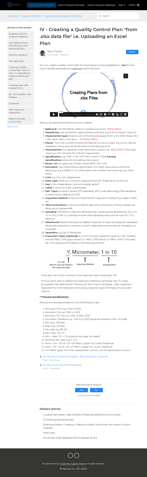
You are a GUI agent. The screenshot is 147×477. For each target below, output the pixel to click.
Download (55, 360)
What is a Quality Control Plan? (17, 120)
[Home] (14, 6)
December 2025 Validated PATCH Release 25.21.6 (70, 437)
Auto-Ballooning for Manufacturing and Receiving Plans (18, 46)
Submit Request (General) (71, 5)
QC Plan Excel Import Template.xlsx (62, 365)
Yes (81, 390)
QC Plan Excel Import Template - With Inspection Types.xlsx (75, 356)
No (96, 390)
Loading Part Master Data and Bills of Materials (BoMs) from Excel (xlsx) (82, 414)
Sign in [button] (122, 5)
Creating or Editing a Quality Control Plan (63, 16)
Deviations (14, 103)
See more (12, 126)
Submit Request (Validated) (101, 5)
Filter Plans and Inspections (16, 111)
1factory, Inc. (13, 16)
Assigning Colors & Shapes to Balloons (18, 35)
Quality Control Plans (31, 16)
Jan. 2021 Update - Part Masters (20, 95)
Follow (132, 52)
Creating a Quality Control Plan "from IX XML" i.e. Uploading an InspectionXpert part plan (20, 73)
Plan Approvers (16, 61)
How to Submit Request (41, 5)
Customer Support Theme (73, 463)
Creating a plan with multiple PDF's (18, 86)
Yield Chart (49, 432)
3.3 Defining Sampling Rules (58, 419)
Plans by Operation (18, 55)
